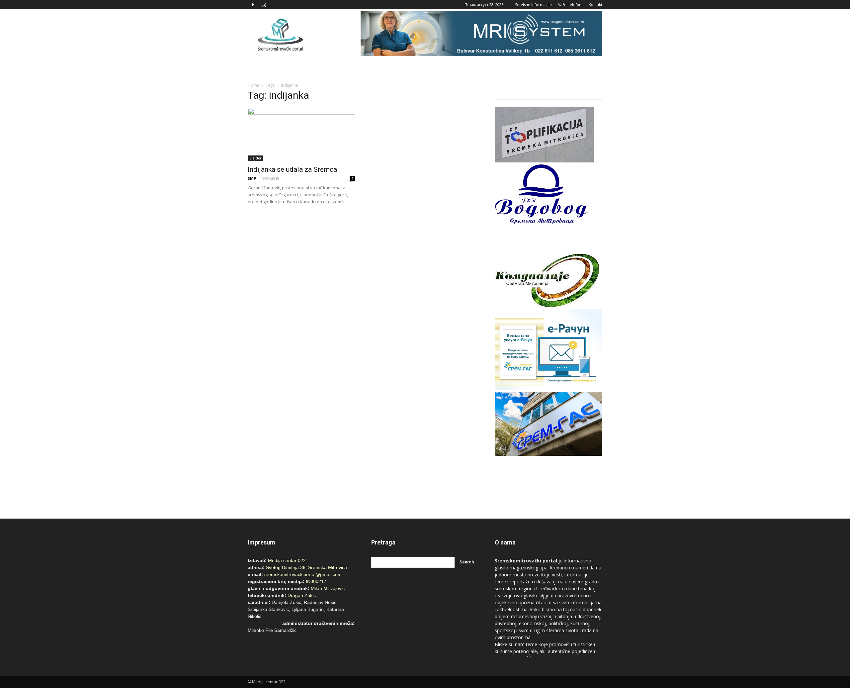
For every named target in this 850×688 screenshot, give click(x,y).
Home (253, 85)
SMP (252, 178)
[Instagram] (264, 4)
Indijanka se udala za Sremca (292, 169)
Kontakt (595, 4)
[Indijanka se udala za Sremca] (301, 134)
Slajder (255, 158)
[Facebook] (253, 4)
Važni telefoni (570, 4)
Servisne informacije (533, 4)
